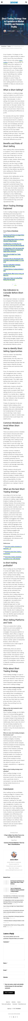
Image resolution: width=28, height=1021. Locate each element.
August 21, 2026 (14, 885)
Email (5, 970)
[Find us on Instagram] (17, 1017)
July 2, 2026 (15, 903)
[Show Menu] (2, 2)
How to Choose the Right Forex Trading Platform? (13, 906)
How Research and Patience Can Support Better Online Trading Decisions (13, 235)
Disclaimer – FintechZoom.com (19, 1004)
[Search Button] (26, 2)
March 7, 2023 (20, 31)
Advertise (14, 1002)
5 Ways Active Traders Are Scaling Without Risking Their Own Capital (12, 278)
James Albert (11, 31)
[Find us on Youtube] (13, 1017)
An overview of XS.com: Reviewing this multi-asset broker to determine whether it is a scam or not (13, 260)
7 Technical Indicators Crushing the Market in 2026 (13, 920)
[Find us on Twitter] (11, 1017)
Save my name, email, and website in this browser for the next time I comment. (14, 986)
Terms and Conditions (6, 1004)
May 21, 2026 (6, 922)
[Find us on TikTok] (15, 1017)
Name (5, 963)
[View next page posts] (15, 284)
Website (5, 977)
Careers (19, 1002)
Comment (6, 942)
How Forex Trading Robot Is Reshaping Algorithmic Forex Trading (11, 265)
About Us (8, 1002)
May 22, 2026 (12, 918)
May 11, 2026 (9, 926)
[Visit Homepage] (14, 2)
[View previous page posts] (13, 284)
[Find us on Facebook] (9, 1017)
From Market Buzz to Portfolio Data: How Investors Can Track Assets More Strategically (13, 244)
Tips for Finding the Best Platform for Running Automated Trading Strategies (13, 240)
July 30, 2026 (21, 897)
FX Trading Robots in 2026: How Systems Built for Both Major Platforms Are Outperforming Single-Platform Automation (13, 250)
